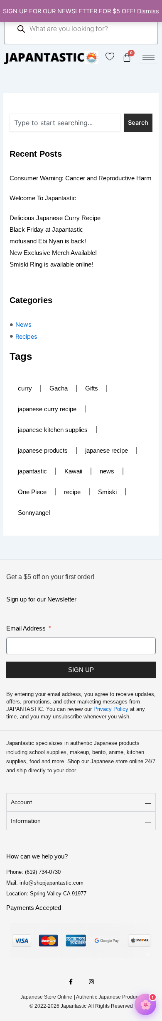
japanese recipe (106, 450)
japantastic (32, 471)
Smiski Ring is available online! (51, 264)
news (107, 471)
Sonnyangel (34, 512)
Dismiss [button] (148, 11)
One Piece (32, 491)
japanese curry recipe (47, 408)
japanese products (43, 450)
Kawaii (73, 471)
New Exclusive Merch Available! (53, 252)
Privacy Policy (110, 709)
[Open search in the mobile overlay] (81, 28)
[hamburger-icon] (148, 57)
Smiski (107, 491)
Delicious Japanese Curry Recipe (55, 217)
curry (25, 388)
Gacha (58, 388)
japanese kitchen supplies (53, 429)
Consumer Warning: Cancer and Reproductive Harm (81, 178)
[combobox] (65, 123)
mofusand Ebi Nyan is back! (48, 241)
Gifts (91, 388)
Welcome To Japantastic (43, 197)
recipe (72, 491)
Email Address (26, 628)
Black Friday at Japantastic (46, 229)
